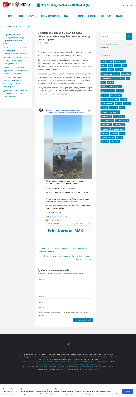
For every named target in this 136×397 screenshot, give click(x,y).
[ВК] (128, 5)
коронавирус (115, 95)
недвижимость (107, 104)
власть (110, 82)
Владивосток (120, 61)
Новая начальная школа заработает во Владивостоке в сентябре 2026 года (15, 70)
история (105, 95)
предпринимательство (110, 112)
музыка (123, 99)
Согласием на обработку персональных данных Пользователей (95, 394)
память (118, 104)
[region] (68, 390)
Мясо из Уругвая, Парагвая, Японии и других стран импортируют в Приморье (14, 50)
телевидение (119, 125)
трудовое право (118, 129)
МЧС (111, 70)
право (122, 108)
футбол (114, 133)
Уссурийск (126, 74)
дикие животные (108, 91)
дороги (120, 91)
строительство (107, 120)
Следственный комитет (110, 74)
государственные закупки (111, 87)
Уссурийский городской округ (113, 78)
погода (127, 104)
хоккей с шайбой (108, 137)
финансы (105, 133)
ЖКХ (124, 66)
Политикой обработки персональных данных (55, 394)
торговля (105, 129)
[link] (28, 26)
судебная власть (122, 120)
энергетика (115, 142)
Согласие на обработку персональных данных (84, 364)
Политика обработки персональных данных (51, 364)
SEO (103, 61)
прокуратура (106, 116)
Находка (119, 70)
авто (103, 82)
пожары (104, 108)
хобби (122, 133)
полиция (113, 108)
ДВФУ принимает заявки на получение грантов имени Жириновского (15, 94)
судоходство (106, 125)
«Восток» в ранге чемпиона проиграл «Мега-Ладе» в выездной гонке (15, 60)
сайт (81, 367)
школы (119, 137)
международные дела (110, 99)
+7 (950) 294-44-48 (40, 362)
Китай (104, 70)
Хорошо (127, 391)
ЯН (128, 78)
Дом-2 (117, 66)
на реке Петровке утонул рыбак (57, 94)
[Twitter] (124, 5)
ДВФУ (104, 66)
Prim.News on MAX (65, 230)
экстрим (105, 142)
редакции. (94, 369)
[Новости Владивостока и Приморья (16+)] (19, 5)
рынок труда (119, 116)
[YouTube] (131, 5)
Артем (110, 61)
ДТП (110, 66)
